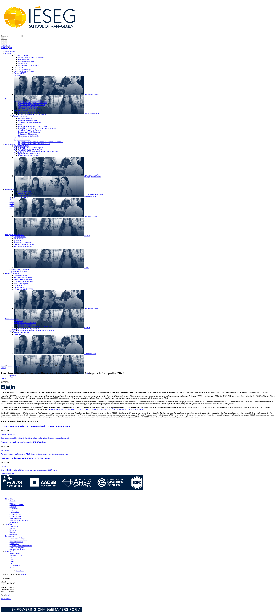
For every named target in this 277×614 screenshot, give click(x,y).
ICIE (11, 563)
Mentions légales (15, 518)
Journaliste (13, 534)
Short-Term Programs (17, 548)
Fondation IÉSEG (16, 555)
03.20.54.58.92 (6, 599)
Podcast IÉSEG (15, 512)
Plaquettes (24, 574)
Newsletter (20, 571)
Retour (3, 368)
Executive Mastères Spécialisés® (21, 546)
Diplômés (4, 466)
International (5, 450)
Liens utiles (9, 499)
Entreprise (13, 530)
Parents (12, 528)
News (10, 366)
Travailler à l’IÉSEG (17, 505)
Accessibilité (14, 522)
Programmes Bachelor (17, 538)
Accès (8, 595)
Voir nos (7, 474)
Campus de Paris (15, 516)
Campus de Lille (15, 514)
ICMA (12, 561)
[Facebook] (3, 495)
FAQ (11, 503)
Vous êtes (8, 524)
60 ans (12, 567)
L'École (16, 366)
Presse (12, 511)
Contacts (12, 501)
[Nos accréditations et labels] (72, 489)
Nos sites (8, 551)
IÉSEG (3, 366)
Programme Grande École (18, 540)
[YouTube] (17, 495)
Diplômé (12, 532)
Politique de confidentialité (19, 520)
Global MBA (14, 544)
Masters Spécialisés (16, 542)
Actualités (13, 507)
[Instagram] (13, 495)
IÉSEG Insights (15, 553)
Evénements (14, 509)
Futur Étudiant (14, 526)
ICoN (11, 557)
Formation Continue (8, 434)
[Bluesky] (8, 495)
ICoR (11, 559)
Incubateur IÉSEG (16, 565)
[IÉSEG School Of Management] (45, 34)
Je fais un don (5, 46)
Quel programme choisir (18, 550)
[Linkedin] (22, 495)
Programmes (9, 536)
